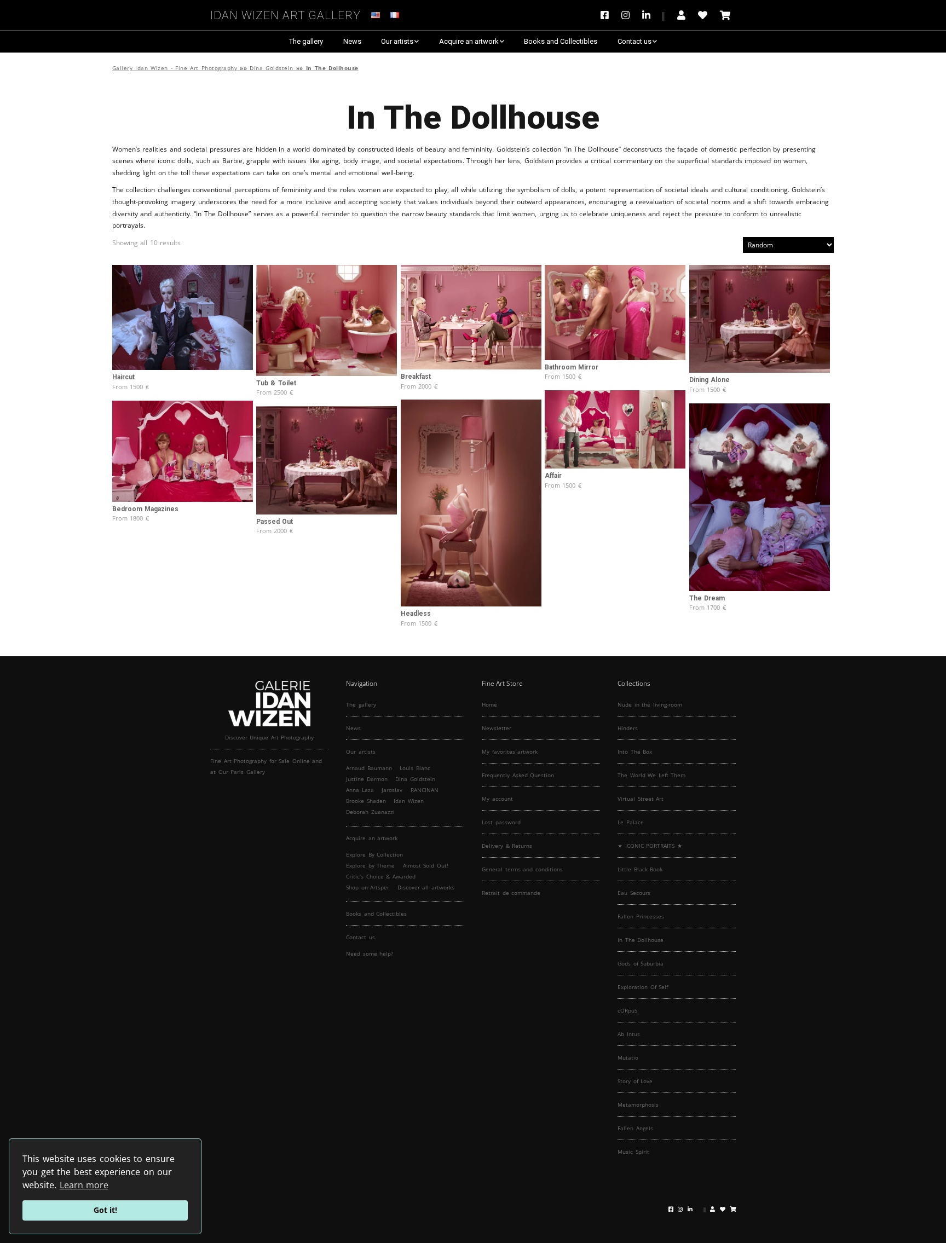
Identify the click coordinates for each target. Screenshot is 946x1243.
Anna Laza (360, 790)
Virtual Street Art (641, 798)
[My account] (681, 15)
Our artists (397, 41)
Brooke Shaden (366, 801)
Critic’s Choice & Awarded (381, 876)
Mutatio (628, 1057)
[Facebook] (607, 15)
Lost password (501, 822)
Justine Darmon (367, 779)
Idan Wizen (409, 801)
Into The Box (635, 751)
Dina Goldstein (271, 68)
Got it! (105, 1210)
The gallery (306, 41)
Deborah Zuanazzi (370, 812)
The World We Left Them (651, 775)
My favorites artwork (510, 751)
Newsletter (496, 728)
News (352, 41)
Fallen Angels (635, 1128)
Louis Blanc (415, 768)
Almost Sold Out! (425, 865)
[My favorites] (703, 15)
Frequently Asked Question (518, 775)
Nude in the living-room (650, 704)
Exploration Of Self (643, 987)
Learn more (84, 1185)
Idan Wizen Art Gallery (285, 13)
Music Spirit (633, 1151)
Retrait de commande (511, 893)
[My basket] (725, 15)
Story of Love (635, 1081)
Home (489, 704)
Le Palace (631, 822)
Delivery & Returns (507, 845)
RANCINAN (425, 790)
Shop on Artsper (367, 887)
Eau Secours (634, 893)
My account (497, 798)
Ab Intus (629, 1034)
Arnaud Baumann (369, 768)
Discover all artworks (425, 887)
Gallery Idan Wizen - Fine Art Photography (175, 68)
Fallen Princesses (641, 916)
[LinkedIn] (653, 15)
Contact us (634, 41)
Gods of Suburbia (641, 963)
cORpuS (627, 1010)
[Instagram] (625, 15)
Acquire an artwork (469, 41)
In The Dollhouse (641, 940)
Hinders (628, 728)
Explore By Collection (374, 854)
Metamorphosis (638, 1104)
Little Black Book (640, 869)
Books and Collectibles (560, 41)
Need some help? (369, 953)
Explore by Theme (370, 865)
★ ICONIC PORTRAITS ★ (650, 845)
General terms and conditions (522, 869)
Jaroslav (392, 790)
